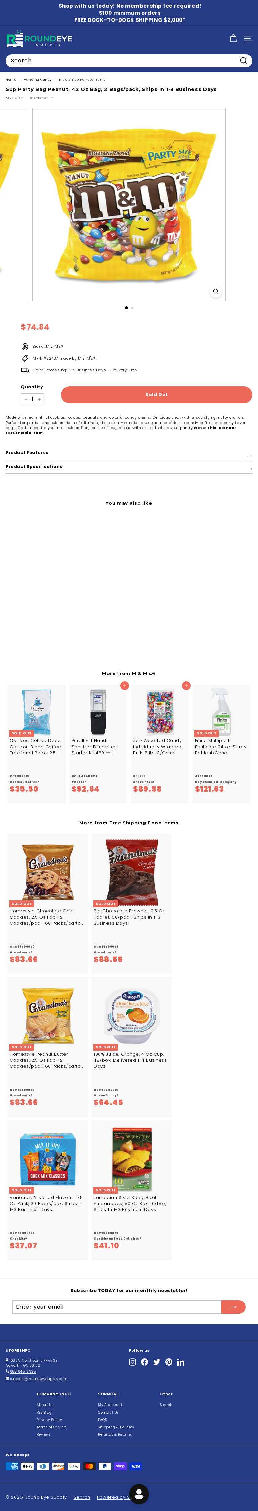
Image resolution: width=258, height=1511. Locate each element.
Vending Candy (38, 79)
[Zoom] (216, 291)
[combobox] (129, 60)
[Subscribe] (233, 1307)
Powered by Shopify (120, 1497)
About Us (45, 1405)
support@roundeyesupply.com (39, 1378)
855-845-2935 (23, 1371)
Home (11, 79)
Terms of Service (52, 1427)
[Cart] (233, 38)
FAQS (102, 1419)
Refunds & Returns (115, 1434)
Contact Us (108, 1412)
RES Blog (44, 1412)
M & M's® (14, 98)
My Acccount (110, 1405)
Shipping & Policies (116, 1427)
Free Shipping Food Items (82, 79)
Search (166, 1405)
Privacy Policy (49, 1419)
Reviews (44, 1434)
